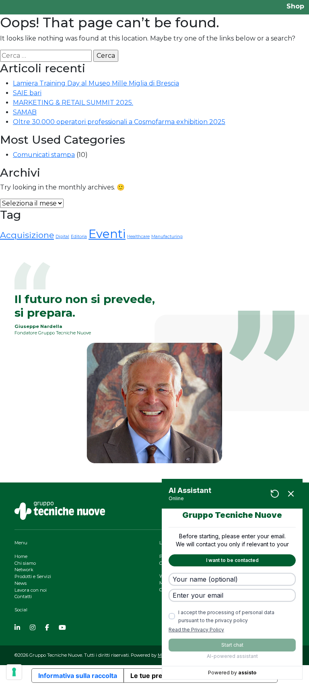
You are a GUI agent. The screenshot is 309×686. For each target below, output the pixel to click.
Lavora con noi (30, 590)
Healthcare (138, 236)
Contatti (23, 596)
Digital (62, 236)
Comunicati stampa (44, 155)
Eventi (107, 234)
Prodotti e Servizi (32, 576)
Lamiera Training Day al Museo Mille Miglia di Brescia (96, 83)
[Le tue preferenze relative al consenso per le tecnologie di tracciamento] (14, 672)
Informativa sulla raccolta (77, 676)
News (20, 583)
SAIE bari (27, 93)
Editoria (79, 236)
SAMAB (25, 112)
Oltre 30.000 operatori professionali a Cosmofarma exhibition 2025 (119, 122)
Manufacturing (167, 236)
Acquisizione (27, 235)
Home (20, 556)
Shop (295, 6)
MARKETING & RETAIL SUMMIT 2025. (73, 102)
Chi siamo (25, 563)
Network (23, 569)
